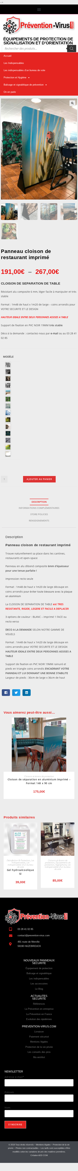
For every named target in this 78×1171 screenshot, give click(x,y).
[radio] (8, 365)
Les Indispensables (14, 63)
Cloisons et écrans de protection (39, 776)
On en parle (10, 92)
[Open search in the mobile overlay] (39, 48)
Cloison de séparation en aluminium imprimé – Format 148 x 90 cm (39, 781)
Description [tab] (39, 501)
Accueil (7, 55)
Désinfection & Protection (18, 860)
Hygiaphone (61, 864)
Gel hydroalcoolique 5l (20, 871)
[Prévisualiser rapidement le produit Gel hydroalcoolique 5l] (35, 828)
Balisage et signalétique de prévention (24, 84)
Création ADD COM (39, 1155)
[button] (39, 9)
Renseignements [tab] (39, 520)
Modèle (8, 356)
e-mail (54, 333)
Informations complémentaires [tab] (39, 508)
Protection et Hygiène (15, 77)
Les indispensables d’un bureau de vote (24, 70)
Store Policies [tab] (39, 514)
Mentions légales (43, 1145)
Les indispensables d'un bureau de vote (20, 864)
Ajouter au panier (39, 479)
